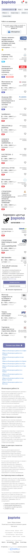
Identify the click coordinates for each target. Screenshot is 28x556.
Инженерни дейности (8, 9)
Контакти (14, 526)
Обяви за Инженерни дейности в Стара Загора (14, 366)
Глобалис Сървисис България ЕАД (23, 232)
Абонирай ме (15, 32)
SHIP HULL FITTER (7, 168)
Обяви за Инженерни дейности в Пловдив (12, 354)
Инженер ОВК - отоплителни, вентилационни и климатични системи (8, 101)
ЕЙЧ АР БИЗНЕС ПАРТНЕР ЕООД (22, 331)
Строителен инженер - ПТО (7, 55)
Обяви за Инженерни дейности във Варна (13, 358)
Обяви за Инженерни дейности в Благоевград (12, 375)
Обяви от (4, 13)
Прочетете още (12, 279)
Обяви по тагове (16, 536)
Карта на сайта (19, 534)
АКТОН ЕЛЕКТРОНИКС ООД (23, 86)
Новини (14, 543)
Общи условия (16, 522)
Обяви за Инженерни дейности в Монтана (12, 383)
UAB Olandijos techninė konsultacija (23, 115)
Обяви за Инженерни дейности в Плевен (12, 371)
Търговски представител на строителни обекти (8, 329)
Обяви (17, 542)
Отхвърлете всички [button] (14, 286)
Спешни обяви (7, 16)
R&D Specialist (6, 258)
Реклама (23, 536)
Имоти (3, 542)
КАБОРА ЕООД (23, 99)
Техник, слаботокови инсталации (6, 314)
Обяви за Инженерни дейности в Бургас (14, 361)
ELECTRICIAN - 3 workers (7, 155)
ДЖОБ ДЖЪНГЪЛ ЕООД (22, 195)
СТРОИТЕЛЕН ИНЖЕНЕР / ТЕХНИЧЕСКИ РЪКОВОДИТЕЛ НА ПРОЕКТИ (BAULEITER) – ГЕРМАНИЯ (8, 197)
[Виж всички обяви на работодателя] (23, 39)
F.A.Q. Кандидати (9, 532)
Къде (19, 9)
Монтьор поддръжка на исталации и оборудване (6, 297)
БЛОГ (21, 530)
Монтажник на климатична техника (7, 83)
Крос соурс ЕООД (24, 261)
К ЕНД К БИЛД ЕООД (23, 70)
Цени (9, 522)
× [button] (24, 265)
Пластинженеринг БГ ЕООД (22, 183)
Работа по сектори (9, 530)
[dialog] (14, 278)
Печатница (23, 542)
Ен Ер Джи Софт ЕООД (22, 315)
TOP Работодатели (10, 534)
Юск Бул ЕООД (23, 41)
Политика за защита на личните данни (14, 524)
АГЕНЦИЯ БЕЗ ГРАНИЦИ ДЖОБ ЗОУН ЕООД (22, 245)
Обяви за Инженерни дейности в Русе (13, 363)
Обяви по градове (7, 536)
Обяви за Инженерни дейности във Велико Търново (13, 379)
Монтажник (5, 179)
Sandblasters (5, 114)
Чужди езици (14, 13)
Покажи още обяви (13, 345)
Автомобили (10, 542)
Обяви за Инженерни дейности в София (14, 351)
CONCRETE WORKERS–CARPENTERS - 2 (7, 141)
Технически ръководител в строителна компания (7, 69)
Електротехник (7, 229)
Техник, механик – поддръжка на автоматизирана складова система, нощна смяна (8, 41)
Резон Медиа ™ (16, 552)
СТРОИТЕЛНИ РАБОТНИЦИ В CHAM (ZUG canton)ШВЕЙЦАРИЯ (9, 243)
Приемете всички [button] (14, 282)
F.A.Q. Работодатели (18, 532)
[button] (14, 290)
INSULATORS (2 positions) (6, 127)
